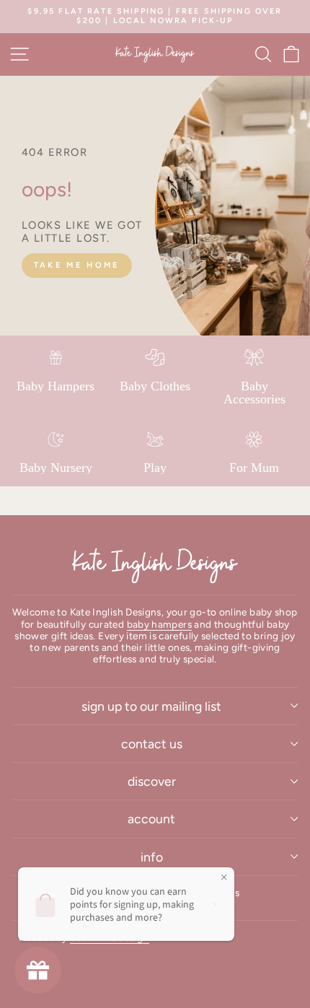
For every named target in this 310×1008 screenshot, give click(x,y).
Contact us (151, 743)
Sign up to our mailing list (151, 706)
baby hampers (159, 624)
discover (152, 781)
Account (151, 818)
